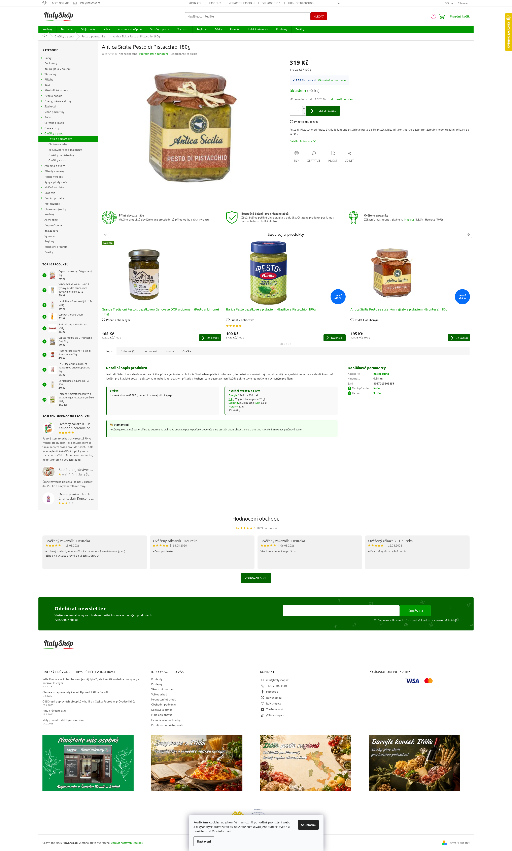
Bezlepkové (51, 230)
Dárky (48, 58)
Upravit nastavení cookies (127, 843)
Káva (47, 85)
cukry (257, 402)
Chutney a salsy (58, 144)
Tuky (231, 399)
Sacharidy (234, 402)
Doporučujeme (53, 225)
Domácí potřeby (54, 198)
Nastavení (204, 841)
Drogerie (49, 193)
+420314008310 (276, 686)
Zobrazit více (256, 578)
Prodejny (215, 3)
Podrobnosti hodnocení (153, 54)
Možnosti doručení (342, 99)
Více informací (221, 831)
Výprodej (50, 236)
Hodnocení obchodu (301, 3)
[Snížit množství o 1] (304, 113)
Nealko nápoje (53, 96)
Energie (233, 395)
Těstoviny (50, 74)
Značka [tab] (186, 351)
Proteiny (233, 406)
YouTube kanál (275, 709)
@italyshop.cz (275, 715)
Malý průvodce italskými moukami (63, 720)
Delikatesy (50, 63)
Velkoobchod (271, 3)
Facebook (272, 691)
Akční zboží (51, 220)
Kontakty (195, 3)
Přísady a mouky (54, 171)
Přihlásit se (415, 611)
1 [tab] (281, 344)
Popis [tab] (109, 351)
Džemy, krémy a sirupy (57, 101)
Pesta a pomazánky (60, 139)
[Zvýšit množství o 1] (304, 108)
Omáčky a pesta (54, 133)
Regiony (49, 241)
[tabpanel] (161, 291)
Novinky (49, 214)
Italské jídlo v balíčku (57, 69)
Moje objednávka (161, 715)
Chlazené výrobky (55, 209)
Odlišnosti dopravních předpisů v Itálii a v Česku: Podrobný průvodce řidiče (88, 701)
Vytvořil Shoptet (459, 842)
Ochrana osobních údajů (166, 720)
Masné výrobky (53, 176)
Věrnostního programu (332, 80)
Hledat (319, 16)
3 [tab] (289, 344)
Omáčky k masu (57, 160)
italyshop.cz (273, 703)
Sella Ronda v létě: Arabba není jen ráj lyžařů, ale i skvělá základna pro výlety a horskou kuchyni (90, 681)
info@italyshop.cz (277, 680)
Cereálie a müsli (54, 123)
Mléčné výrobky (54, 187)
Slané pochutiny (54, 112)
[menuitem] (47, 29)
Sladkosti (50, 106)
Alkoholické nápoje (56, 90)
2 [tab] (285, 344)
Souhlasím (308, 825)
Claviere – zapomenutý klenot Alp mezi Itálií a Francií (75, 692)
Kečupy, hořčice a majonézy (65, 150)
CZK (447, 3)
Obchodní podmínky (163, 704)
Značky (48, 252)
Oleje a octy (51, 128)
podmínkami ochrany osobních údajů (434, 620)
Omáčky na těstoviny (61, 155)
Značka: (184, 54)
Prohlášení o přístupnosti (167, 725)
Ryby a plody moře (55, 182)
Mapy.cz (409, 219)
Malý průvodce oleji (54, 711)
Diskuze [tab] (169, 351)
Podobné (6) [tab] (128, 351)
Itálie (376, 388)
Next (469, 234)
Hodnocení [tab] (150, 351)
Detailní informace (301, 141)
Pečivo (48, 117)
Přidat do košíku (326, 111)
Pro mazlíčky (52, 203)
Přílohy (48, 79)
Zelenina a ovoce (54, 166)
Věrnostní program (241, 3)
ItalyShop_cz (273, 697)
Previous (106, 234)
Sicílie (377, 393)
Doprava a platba (161, 710)
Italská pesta (381, 373)
